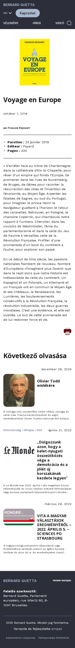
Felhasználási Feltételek (53, 637)
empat (56, 629)
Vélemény (10, 23)
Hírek (37, 23)
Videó (59, 23)
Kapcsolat (28, 13)
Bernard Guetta (19, 4)
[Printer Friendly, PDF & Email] (67, 331)
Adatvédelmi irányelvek (20, 637)
